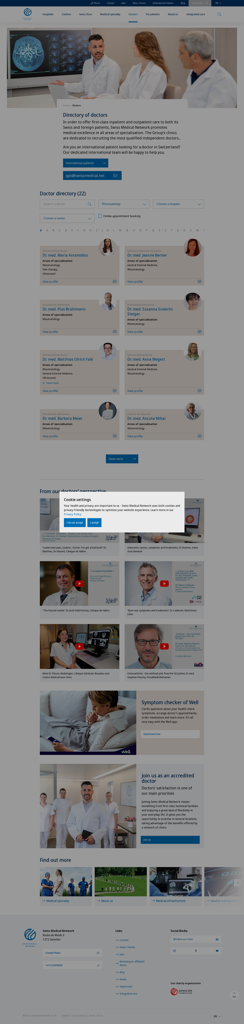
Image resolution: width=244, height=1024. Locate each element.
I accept (94, 522)
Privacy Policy (72, 514)
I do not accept (75, 522)
